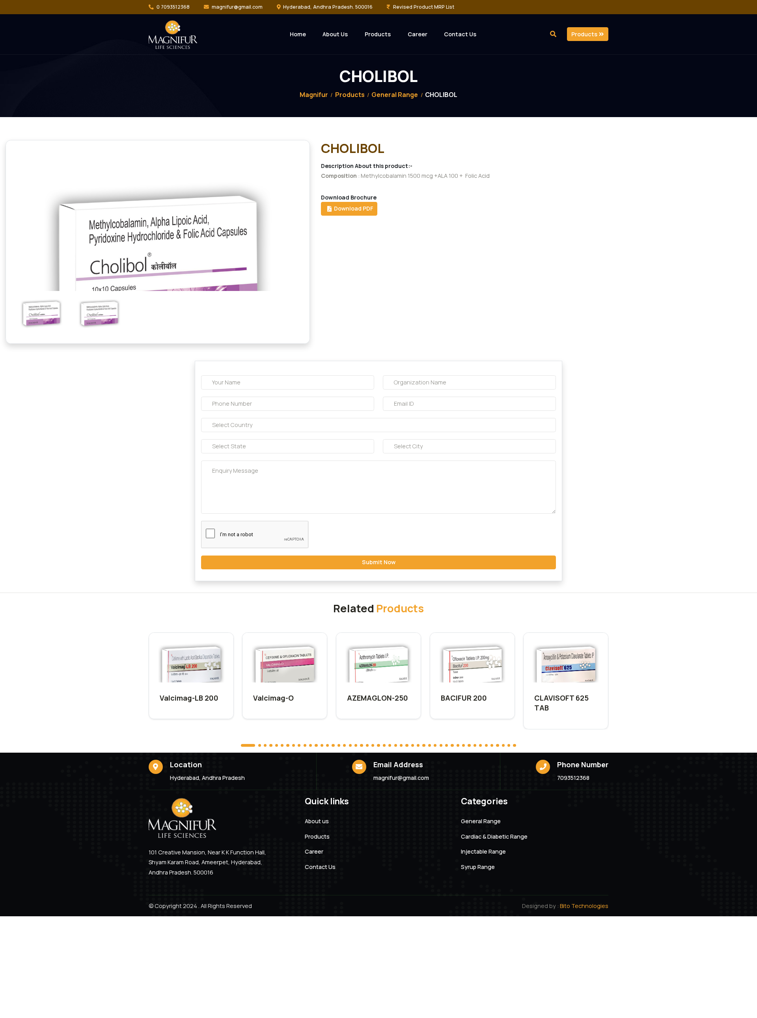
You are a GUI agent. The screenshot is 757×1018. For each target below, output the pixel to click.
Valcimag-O (273, 698)
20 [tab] (361, 745)
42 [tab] (486, 745)
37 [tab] (458, 745)
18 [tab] (350, 745)
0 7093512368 (173, 7)
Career (417, 34)
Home (298, 34)
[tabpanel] (191, 676)
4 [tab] (270, 745)
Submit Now (378, 562)
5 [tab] (276, 745)
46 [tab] (508, 745)
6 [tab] (282, 745)
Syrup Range (478, 867)
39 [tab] (469, 745)
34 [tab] (441, 745)
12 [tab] (316, 745)
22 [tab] (372, 745)
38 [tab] (463, 745)
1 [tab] (248, 745)
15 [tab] (333, 745)
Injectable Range (483, 851)
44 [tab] (497, 745)
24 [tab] (384, 745)
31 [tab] (423, 745)
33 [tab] (435, 745)
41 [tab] (480, 745)
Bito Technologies (584, 906)
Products (378, 34)
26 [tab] (395, 745)
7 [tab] (287, 745)
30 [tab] (418, 745)
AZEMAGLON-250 (377, 698)
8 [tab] (293, 745)
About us (317, 821)
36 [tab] (452, 745)
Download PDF (352, 208)
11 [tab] (310, 745)
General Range (394, 94)
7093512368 (573, 777)
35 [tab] (446, 745)
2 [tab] (259, 745)
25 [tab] (389, 745)
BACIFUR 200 (464, 698)
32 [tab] (429, 745)
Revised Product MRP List (423, 7)
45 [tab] (503, 745)
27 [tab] (401, 745)
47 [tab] (514, 745)
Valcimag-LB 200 (189, 698)
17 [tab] (344, 745)
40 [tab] (475, 745)
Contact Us (460, 34)
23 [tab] (378, 745)
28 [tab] (406, 745)
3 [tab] (265, 745)
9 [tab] (299, 745)
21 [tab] (367, 745)
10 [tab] (305, 745)
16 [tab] (338, 745)
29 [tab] (412, 745)
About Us (335, 34)
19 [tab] (355, 745)
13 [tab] (322, 745)
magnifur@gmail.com (237, 7)
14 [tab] (327, 745)
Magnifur (314, 94)
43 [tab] (491, 745)
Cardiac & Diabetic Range (494, 836)
